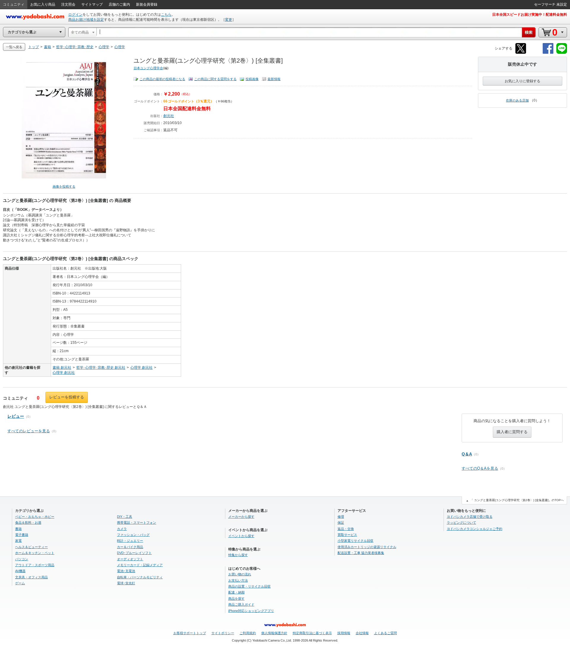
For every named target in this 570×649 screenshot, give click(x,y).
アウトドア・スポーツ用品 (34, 565)
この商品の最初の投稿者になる (162, 79)
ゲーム (20, 583)
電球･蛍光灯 (126, 583)
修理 (341, 516)
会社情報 (362, 633)
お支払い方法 (238, 580)
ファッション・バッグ (133, 534)
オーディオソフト (130, 559)
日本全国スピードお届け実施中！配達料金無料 (529, 14)
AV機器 (20, 571)
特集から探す (238, 555)
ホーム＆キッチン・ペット (34, 553)
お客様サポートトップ (189, 633)
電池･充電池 (126, 571)
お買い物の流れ (239, 574)
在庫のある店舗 (517, 100)
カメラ (122, 529)
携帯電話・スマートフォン (136, 522)
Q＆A (467, 454)
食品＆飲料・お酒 (28, 522)
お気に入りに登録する (522, 81)
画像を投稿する (64, 186)
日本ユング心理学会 (148, 68)
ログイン (75, 14)
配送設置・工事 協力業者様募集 (361, 553)
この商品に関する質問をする (215, 79)
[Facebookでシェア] (548, 52)
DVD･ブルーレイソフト (134, 553)
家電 (18, 540)
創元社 (168, 116)
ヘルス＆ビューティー (31, 547)
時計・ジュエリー (130, 540)
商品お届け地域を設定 (86, 20)
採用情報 (343, 633)
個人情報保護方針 (274, 633)
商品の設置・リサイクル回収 (249, 586)
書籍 (18, 529)
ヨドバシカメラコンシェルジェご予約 (474, 529)
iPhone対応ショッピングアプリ (251, 610)
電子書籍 (21, 534)
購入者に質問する (512, 432)
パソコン (21, 559)
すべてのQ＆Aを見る (480, 468)
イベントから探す (241, 536)
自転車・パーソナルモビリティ (140, 577)
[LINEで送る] (561, 52)
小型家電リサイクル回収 (355, 540)
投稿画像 (252, 79)
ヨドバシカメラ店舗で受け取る (470, 516)
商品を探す (236, 598)
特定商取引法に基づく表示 (312, 633)
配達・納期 (236, 592)
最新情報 (274, 79)
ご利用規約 (248, 633)
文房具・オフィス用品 (31, 577)
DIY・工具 (124, 516)
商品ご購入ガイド (241, 604)
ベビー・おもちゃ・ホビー (34, 516)
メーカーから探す (241, 516)
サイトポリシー (222, 633)
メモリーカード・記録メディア (140, 565)
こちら (166, 14)
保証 (341, 522)
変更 (228, 20)
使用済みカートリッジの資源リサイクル (367, 547)
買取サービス (347, 534)
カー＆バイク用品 (130, 547)
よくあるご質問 (385, 633)
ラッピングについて (461, 522)
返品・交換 (346, 529)
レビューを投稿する (66, 397)
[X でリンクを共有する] (520, 52)
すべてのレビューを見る (28, 431)
